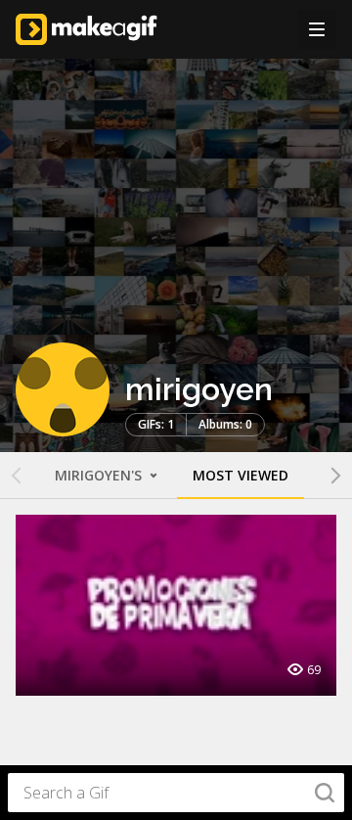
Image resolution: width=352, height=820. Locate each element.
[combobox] (176, 792)
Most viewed (240, 475)
